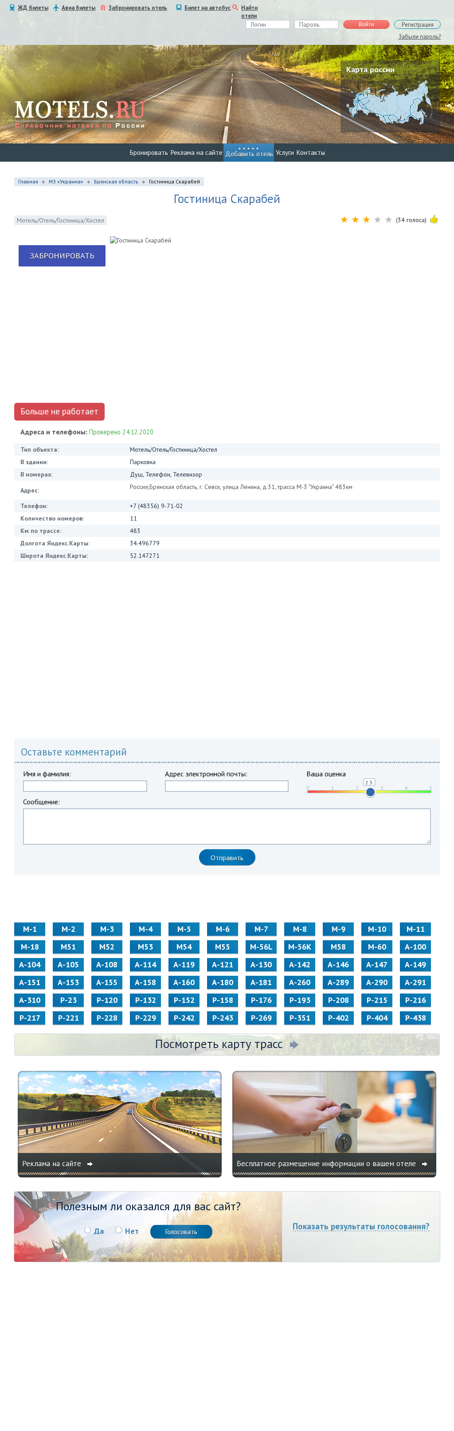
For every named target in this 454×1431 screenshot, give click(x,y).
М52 (106, 947)
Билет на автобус (207, 8)
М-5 (184, 929)
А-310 (29, 1000)
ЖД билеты (33, 8)
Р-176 (261, 1000)
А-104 (29, 964)
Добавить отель (249, 154)
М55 (222, 947)
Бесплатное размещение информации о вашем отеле (327, 1164)
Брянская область (116, 181)
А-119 (184, 964)
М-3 (107, 929)
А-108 (106, 964)
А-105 (68, 964)
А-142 (299, 964)
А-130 (261, 964)
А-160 (184, 982)
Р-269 (261, 1018)
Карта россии (370, 69)
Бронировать (149, 152)
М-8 (300, 929)
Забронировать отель (138, 8)
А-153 (68, 982)
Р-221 (68, 1018)
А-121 (222, 964)
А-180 (222, 982)
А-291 (415, 982)
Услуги (285, 152)
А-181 (261, 982)
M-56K (299, 947)
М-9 (338, 929)
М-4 (146, 929)
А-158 (145, 982)
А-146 (338, 964)
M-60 (377, 947)
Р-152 (184, 1000)
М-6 (223, 929)
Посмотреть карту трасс (219, 1043)
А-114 (145, 964)
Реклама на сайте (197, 152)
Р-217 (30, 1018)
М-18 (30, 947)
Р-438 (415, 1018)
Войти (366, 24)
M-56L (261, 947)
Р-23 (68, 1000)
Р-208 (338, 1000)
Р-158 (222, 1000)
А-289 (338, 982)
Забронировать (62, 255)
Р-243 (222, 1018)
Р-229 (145, 1018)
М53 (145, 947)
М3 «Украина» (66, 181)
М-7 (261, 929)
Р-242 (184, 1018)
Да (99, 1231)
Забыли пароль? (420, 36)
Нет (132, 1231)
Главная (28, 181)
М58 (338, 947)
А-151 (29, 982)
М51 (68, 947)
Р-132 (145, 1000)
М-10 (377, 929)
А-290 (376, 982)
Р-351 (300, 1018)
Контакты (311, 152)
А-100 (415, 947)
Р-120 (107, 1000)
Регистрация (418, 24)
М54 (184, 947)
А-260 (299, 982)
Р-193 (300, 1000)
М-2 (68, 929)
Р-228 (107, 1018)
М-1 (30, 929)
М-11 (416, 929)
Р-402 (338, 1018)
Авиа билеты (78, 8)
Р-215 (377, 1000)
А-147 (376, 964)
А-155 (106, 982)
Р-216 (415, 1000)
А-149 (415, 964)
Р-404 (377, 1018)
